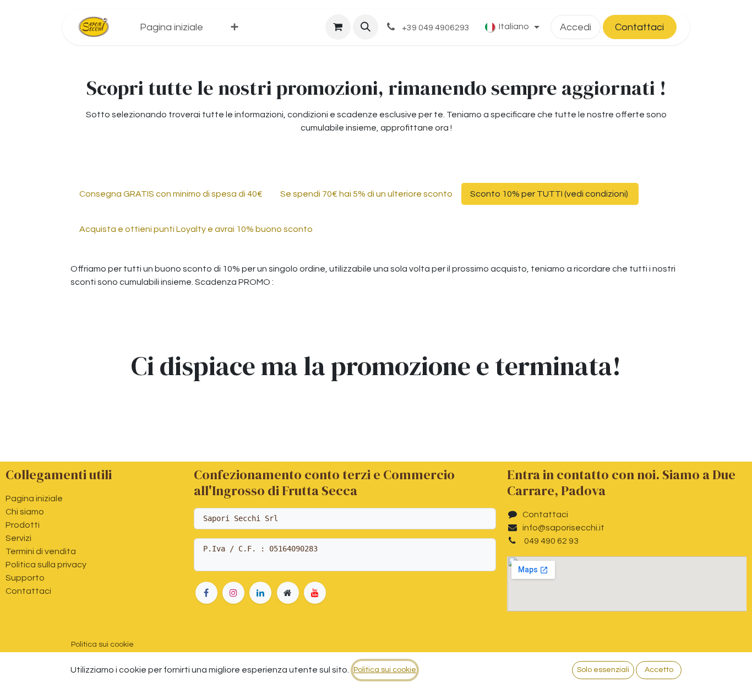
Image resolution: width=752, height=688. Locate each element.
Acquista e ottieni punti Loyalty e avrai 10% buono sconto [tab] (196, 229)
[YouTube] (315, 593)
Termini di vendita (41, 551)
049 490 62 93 (550, 541)
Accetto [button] (659, 670)
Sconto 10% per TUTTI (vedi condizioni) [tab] (550, 193)
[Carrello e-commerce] (338, 27)
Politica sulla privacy (46, 564)
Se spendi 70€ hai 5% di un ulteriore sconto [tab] (366, 193)
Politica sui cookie (102, 644)
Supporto (25, 577)
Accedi (575, 27)
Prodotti (23, 525)
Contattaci (639, 27)
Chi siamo (25, 511)
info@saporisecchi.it (563, 527)
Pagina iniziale (34, 498)
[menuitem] (171, 27)
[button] (365, 27)
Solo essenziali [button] (603, 670)
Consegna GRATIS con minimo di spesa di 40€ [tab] (171, 193)
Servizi (18, 538)
